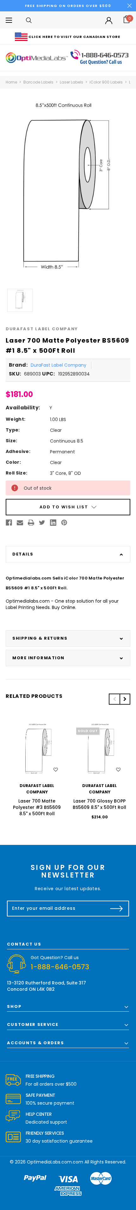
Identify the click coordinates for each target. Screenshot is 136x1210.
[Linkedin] (53, 522)
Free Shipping (40, 1076)
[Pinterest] (64, 522)
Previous (114, 698)
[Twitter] (42, 522)
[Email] (20, 522)
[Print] (31, 522)
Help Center (39, 1114)
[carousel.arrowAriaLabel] (13, 1080)
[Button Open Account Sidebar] (108, 20)
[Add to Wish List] (55, 769)
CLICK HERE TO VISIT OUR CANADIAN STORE (74, 36)
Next (125, 698)
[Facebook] (9, 522)
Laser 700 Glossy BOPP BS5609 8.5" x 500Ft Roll (99, 804)
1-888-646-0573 (60, 967)
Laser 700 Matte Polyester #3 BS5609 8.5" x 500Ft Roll (37, 807)
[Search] (29, 20)
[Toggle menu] (8, 20)
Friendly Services (45, 1133)
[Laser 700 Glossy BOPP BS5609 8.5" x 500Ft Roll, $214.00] (99, 751)
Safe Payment (40, 1095)
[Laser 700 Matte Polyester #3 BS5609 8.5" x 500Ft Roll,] (37, 751)
